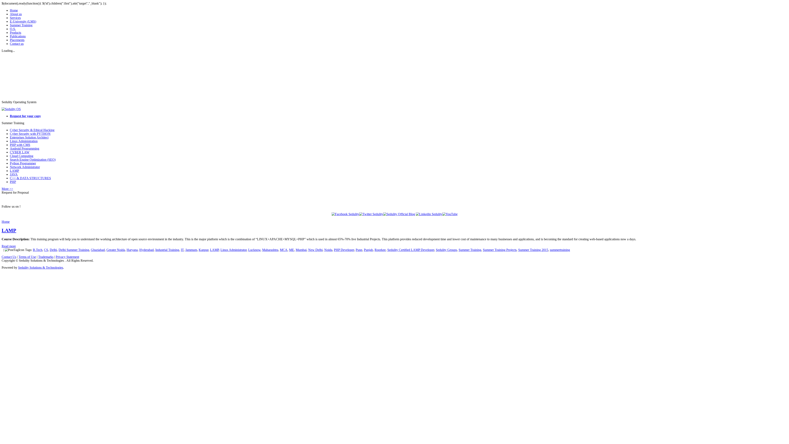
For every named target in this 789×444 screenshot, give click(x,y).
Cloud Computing (21, 156)
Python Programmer (23, 163)
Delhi (53, 250)
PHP (13, 182)
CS (46, 250)
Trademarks (45, 257)
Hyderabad (146, 250)
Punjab (368, 250)
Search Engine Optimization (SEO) (33, 159)
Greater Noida (115, 250)
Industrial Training (167, 250)
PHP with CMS (20, 145)
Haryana (132, 250)
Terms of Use (27, 257)
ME (291, 250)
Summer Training (470, 250)
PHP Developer (344, 250)
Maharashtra (270, 250)
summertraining (560, 250)
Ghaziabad (98, 250)
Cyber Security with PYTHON (30, 133)
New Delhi (315, 250)
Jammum (191, 250)
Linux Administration (24, 141)
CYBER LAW (19, 152)
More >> (7, 189)
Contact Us (9, 257)
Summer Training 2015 (533, 250)
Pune (359, 250)
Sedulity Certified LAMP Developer (410, 250)
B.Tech (37, 250)
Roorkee (380, 250)
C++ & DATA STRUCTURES (30, 178)
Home (6, 221)
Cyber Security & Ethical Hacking (32, 130)
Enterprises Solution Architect (29, 137)
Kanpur (203, 250)
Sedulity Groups (446, 250)
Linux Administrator (233, 250)
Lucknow (254, 250)
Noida (328, 250)
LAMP (14, 170)
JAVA (14, 174)
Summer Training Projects (500, 250)
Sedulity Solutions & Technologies (40, 267)
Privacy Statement (67, 257)
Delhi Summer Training (74, 250)
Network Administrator (25, 167)
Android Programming (24, 148)
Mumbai (301, 250)
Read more (9, 246)
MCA (283, 250)
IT (182, 250)
